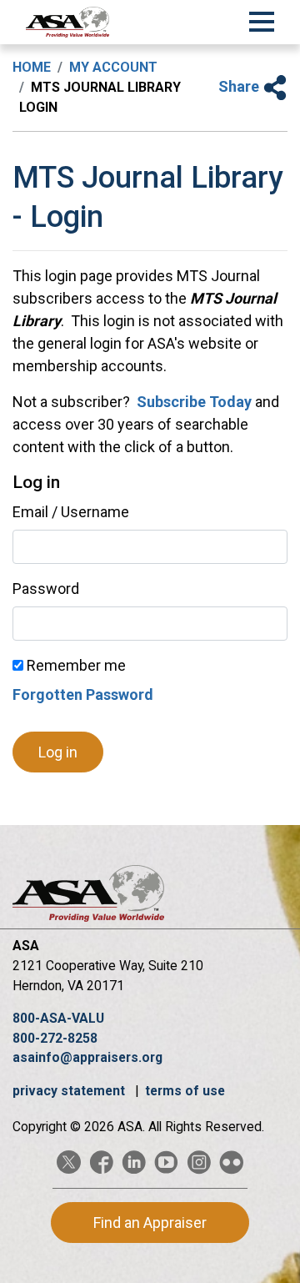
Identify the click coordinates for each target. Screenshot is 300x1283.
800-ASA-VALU (58, 1018)
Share (240, 86)
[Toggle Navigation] (261, 19)
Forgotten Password (82, 694)
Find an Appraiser (150, 1222)
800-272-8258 (55, 1038)
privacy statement (70, 1091)
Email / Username (70, 512)
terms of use (185, 1091)
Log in (58, 752)
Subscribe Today (192, 401)
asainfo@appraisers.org (87, 1057)
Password (45, 588)
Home (31, 67)
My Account (113, 67)
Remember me (74, 665)
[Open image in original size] (67, 22)
